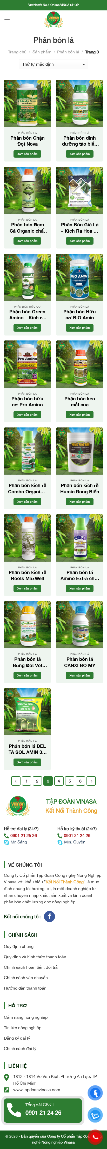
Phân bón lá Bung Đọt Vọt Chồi (27, 662)
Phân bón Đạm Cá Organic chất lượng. (27, 228)
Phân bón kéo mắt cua (79, 401)
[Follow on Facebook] (49, 916)
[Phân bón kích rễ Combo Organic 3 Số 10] (27, 451)
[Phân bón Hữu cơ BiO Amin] (79, 277)
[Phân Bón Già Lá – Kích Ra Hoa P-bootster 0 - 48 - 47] (79, 190)
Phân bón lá (68, 51)
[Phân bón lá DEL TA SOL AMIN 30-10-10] (27, 711)
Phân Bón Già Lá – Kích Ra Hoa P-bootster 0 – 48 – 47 (79, 228)
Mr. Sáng (19, 842)
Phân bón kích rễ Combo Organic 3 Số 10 (27, 488)
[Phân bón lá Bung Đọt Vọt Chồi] (27, 624)
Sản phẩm (41, 51)
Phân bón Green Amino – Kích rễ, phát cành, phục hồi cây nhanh (27, 315)
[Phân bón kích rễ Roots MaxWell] (27, 537)
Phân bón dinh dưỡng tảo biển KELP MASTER (79, 141)
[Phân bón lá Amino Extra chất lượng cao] (79, 537)
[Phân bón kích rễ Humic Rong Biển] (79, 451)
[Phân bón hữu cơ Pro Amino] (27, 364)
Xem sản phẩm (27, 154)
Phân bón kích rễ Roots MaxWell (27, 575)
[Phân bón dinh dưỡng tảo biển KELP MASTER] (79, 103)
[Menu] (7, 19)
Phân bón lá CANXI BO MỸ (79, 662)
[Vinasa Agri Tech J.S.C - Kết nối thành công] (53, 19)
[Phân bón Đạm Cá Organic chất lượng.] (27, 190)
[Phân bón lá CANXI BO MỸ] (79, 624)
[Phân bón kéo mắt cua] (79, 364)
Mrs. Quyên (74, 842)
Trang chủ (17, 51)
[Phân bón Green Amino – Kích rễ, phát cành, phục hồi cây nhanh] (27, 277)
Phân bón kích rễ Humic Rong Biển (79, 488)
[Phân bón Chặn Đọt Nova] (27, 103)
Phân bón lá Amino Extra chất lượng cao (80, 575)
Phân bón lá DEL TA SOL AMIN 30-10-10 (27, 749)
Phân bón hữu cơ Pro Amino (27, 401)
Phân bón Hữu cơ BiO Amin (79, 314)
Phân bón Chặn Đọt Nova (27, 141)
